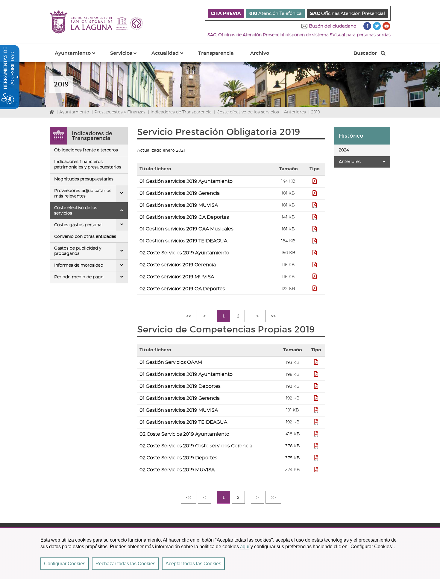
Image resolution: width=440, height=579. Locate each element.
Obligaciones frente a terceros (86, 150)
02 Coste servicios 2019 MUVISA (176, 276)
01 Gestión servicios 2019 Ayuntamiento (186, 181)
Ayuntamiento (74, 112)
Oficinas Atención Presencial (347, 13)
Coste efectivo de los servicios (248, 112)
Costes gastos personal (78, 225)
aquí (244, 546)
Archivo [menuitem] (259, 53)
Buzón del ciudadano (332, 26)
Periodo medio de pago (79, 277)
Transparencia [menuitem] (216, 53)
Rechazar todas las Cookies (125, 563)
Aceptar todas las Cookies (193, 563)
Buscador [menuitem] (365, 55)
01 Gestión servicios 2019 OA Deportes (184, 217)
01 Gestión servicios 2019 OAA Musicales (186, 229)
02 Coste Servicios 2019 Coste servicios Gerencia (195, 445)
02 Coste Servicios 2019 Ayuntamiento (184, 252)
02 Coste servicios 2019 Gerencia (177, 264)
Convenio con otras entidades (85, 237)
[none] (122, 193)
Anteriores (295, 112)
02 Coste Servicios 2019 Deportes (178, 457)
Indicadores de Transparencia (181, 112)
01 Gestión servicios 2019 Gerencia (179, 193)
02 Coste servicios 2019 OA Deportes (182, 288)
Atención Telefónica (275, 13)
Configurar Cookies (64, 563)
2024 (344, 150)
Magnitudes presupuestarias (83, 179)
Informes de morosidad (78, 265)
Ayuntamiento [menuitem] (78, 56)
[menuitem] (226, 13)
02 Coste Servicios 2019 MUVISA (177, 469)
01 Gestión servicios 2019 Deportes (180, 386)
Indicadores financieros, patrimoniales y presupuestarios (87, 164)
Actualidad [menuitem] (171, 56)
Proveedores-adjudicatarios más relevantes (82, 193)
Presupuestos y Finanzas (119, 112)
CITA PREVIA (226, 13)
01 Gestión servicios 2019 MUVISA (178, 205)
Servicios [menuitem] (127, 56)
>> (273, 316)
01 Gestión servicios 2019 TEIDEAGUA (183, 240)
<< (188, 316)
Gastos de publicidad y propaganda (77, 251)
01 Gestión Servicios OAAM (170, 362)
